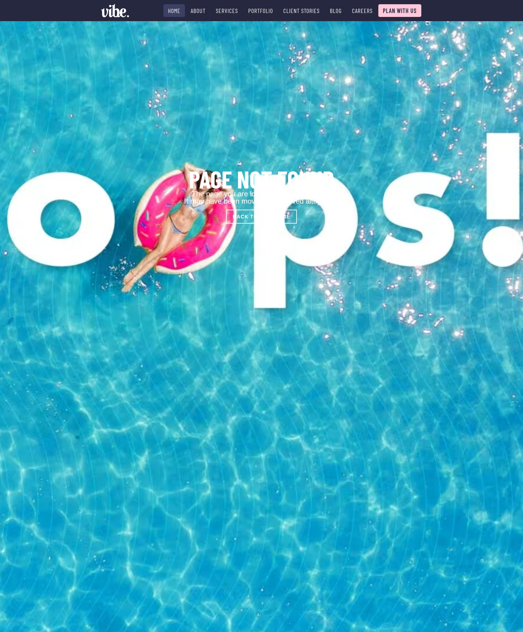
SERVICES (227, 10)
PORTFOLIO (260, 10)
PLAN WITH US (400, 10)
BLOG (336, 10)
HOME (174, 10)
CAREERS (362, 10)
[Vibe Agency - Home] (115, 10)
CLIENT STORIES (301, 10)
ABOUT (198, 10)
